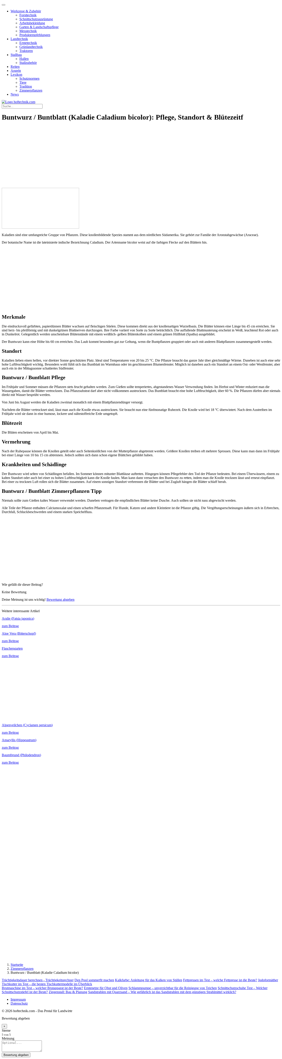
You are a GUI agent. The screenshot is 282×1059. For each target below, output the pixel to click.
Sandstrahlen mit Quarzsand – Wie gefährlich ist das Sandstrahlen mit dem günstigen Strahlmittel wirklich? (162, 992)
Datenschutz (19, 1003)
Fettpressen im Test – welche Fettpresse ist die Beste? (220, 980)
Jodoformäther (268, 980)
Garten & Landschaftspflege (39, 27)
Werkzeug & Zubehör (26, 11)
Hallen (24, 59)
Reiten (15, 66)
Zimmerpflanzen (30, 90)
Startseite (17, 965)
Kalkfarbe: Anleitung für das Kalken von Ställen (148, 980)
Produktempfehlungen (34, 35)
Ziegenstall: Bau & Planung (68, 992)
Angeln (16, 70)
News (15, 94)
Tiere (22, 82)
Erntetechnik (28, 43)
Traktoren (26, 51)
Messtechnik (28, 31)
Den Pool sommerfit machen (94, 980)
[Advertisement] (141, 157)
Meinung (8, 1038)
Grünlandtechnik (31, 47)
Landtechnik (19, 39)
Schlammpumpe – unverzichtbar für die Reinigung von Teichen (172, 988)
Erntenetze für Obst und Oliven (106, 988)
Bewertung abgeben (60, 599)
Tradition (25, 86)
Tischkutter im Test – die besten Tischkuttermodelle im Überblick (47, 984)
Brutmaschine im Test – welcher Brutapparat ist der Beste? (42, 988)
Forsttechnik (28, 15)
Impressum (18, 999)
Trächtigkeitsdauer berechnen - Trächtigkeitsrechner (38, 980)
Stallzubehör (28, 63)
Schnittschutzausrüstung (36, 19)
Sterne (6, 1030)
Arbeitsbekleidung (32, 23)
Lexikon (16, 74)
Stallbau (16, 55)
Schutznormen (29, 78)
